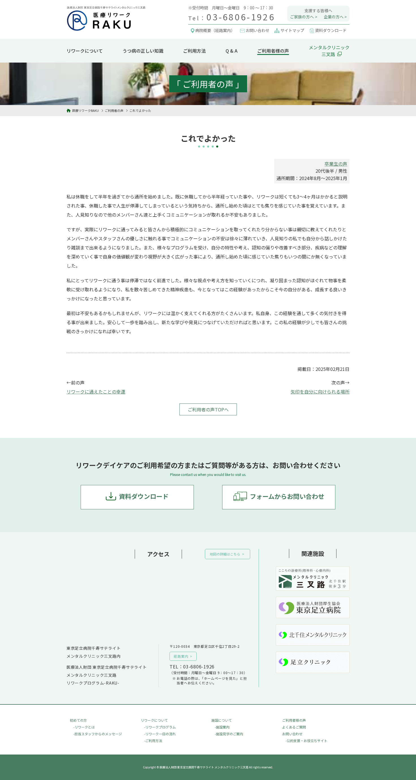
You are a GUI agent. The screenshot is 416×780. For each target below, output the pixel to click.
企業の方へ (334, 17)
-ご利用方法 (153, 740)
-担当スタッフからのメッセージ (97, 733)
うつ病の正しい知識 (143, 50)
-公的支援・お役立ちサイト (306, 740)
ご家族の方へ (302, 17)
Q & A (231, 50)
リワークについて (85, 50)
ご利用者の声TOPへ (208, 409)
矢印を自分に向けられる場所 (320, 391)
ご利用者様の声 (273, 50)
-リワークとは (84, 727)
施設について (221, 720)
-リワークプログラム (160, 727)
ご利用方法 (194, 50)
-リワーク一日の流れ (160, 733)
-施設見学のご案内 (229, 733)
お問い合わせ (292, 733)
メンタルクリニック (329, 50)
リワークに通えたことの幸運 (96, 391)
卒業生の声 (336, 163)
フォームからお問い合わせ (287, 496)
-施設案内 (222, 727)
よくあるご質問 (294, 727)
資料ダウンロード (144, 496)
